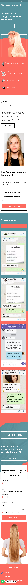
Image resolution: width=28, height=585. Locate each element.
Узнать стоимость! (14, 517)
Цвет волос (5, 480)
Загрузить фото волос (8, 500)
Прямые (4, 496)
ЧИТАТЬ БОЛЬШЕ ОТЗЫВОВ (14, 226)
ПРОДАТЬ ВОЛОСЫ (7, 25)
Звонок (20, 512)
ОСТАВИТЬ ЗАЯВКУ (14, 458)
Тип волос (5, 494)
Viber (10, 512)
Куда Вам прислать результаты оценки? (13, 510)
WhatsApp (5, 512)
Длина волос (5, 486)
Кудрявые (17, 496)
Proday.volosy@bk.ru (14, 567)
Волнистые (11, 496)
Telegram (15, 512)
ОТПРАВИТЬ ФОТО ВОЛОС (14, 206)
